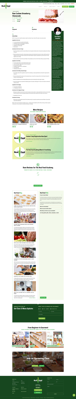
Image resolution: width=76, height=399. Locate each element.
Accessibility (41, 397)
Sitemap (45, 397)
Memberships (23, 383)
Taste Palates (23, 391)
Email (56, 381)
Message (48, 386)
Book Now (51, 1)
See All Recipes (16, 11)
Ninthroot (53, 397)
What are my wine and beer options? (45, 208)
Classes (40, 6)
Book (72, 6)
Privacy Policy (37, 397)
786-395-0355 (65, 6)
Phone (48, 381)
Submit (55, 393)
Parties (45, 6)
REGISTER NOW (29, 141)
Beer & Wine (14, 383)
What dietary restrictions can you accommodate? (47, 210)
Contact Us (49, 378)
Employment (22, 382)
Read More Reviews (38, 185)
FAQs (21, 380)
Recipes (59, 3)
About (58, 6)
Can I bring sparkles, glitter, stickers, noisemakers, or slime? (49, 212)
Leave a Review (62, 3)
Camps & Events (52, 6)
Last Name (57, 379)
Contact (13, 380)
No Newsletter (54, 308)
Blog (66, 3)
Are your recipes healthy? (44, 195)
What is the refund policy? (44, 206)
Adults (44, 308)
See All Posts (32, 297)
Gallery (56, 3)
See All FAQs (43, 297)
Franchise (68, 3)
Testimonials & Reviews (15, 382)
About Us (14, 379)
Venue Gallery (24, 388)
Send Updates (41, 318)
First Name (48, 379)
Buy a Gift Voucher (14, 384)
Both (48, 308)
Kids (40, 308)
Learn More (28, 156)
